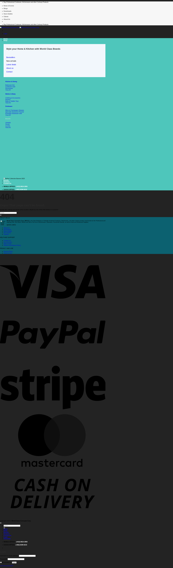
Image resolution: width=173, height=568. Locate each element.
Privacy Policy (8, 251)
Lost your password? (6, 565)
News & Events (9, 6)
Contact (9, 72)
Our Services (8, 242)
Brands (6, 180)
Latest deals (11, 65)
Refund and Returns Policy (12, 245)
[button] (5, 33)
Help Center (7, 243)
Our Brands (7, 229)
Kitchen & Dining (11, 81)
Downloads (7, 11)
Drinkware (8, 106)
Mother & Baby (10, 94)
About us (9, 68)
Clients (6, 16)
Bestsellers (10, 57)
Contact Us (7, 183)
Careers (6, 234)
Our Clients (7, 233)
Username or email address (9, 555)
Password (3, 559)
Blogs (6, 8)
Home (6, 39)
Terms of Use (8, 253)
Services (7, 182)
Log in (14, 562)
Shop (5, 40)
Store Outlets (8, 14)
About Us (7, 19)
